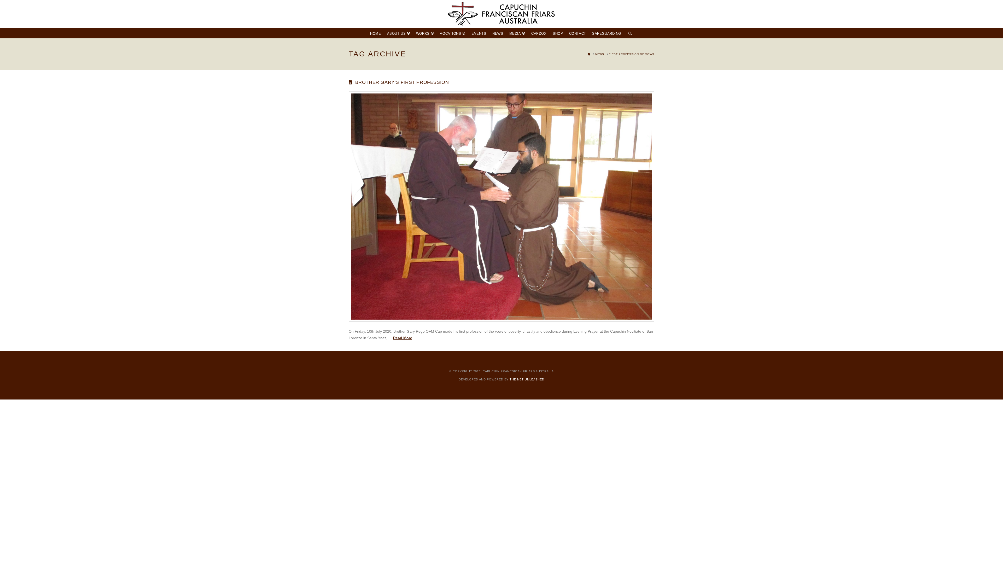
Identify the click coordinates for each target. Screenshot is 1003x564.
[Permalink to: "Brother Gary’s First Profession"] (501, 206)
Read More (402, 338)
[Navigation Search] (630, 33)
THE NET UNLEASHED (527, 379)
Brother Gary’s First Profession (402, 82)
